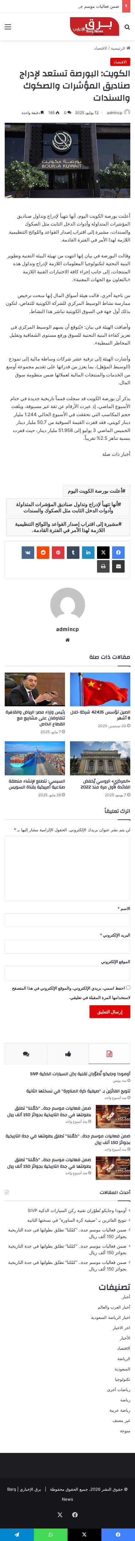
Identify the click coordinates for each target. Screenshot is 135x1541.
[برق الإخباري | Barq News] (94, 26)
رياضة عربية (120, 1410)
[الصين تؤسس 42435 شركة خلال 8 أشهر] (100, 689)
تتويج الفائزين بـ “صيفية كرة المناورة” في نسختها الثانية (78, 1091)
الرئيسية (119, 48)
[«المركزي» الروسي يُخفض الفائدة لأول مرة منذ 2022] (100, 758)
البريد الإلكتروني (115, 934)
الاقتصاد (100, 48)
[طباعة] (103, 566)
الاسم (123, 908)
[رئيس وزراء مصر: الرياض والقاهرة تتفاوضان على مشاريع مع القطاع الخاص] (35, 689)
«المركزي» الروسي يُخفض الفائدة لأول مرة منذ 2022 (105, 784)
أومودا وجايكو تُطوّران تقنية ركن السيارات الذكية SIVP (80, 1074)
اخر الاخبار (121, 1327)
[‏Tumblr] (73, 552)
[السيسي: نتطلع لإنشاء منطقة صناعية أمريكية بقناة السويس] (35, 758)
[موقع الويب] (67, 640)
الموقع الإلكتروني (115, 961)
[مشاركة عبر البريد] (118, 566)
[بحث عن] (127, 29)
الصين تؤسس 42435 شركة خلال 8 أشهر (100, 715)
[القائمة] (8, 29)
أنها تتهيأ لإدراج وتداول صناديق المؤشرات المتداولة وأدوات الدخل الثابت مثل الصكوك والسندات (67, 507)
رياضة (125, 1399)
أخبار (126, 1296)
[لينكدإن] (88, 552)
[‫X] (103, 552)
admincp (114, 112)
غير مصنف (121, 1420)
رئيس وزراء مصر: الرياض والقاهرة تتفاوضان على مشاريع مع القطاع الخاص (35, 718)
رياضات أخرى (118, 1389)
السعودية (122, 1368)
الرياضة (123, 1358)
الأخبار (125, 1337)
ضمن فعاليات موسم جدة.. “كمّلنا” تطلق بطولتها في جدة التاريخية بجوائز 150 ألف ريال (49, 1111)
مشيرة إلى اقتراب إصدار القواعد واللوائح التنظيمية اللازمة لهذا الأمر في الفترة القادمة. (66, 527)
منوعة (125, 1430)
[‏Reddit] (43, 552)
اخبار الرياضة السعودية (110, 1317)
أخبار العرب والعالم (114, 1307)
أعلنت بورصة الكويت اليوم (95, 491)
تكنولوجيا (122, 1379)
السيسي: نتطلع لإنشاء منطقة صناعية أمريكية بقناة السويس (37, 784)
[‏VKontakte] (28, 552)
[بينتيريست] (58, 552)
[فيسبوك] (118, 552)
